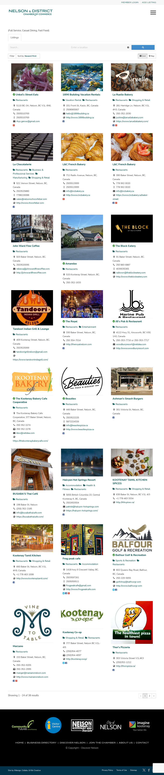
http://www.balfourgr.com (129, 585)
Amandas (71, 263)
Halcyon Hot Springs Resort (79, 480)
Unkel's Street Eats (27, 94)
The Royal (71, 321)
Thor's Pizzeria (121, 647)
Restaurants (21, 100)
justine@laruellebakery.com (129, 117)
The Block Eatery (125, 246)
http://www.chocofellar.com (30, 202)
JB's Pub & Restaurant (128, 321)
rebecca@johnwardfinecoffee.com (33, 268)
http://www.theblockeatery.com (131, 276)
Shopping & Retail (140, 100)
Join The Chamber (102, 742)
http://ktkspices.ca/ (125, 502)
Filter (12, 56)
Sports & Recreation (125, 560)
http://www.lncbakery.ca (78, 195)
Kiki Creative (35, 770)
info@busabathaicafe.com (29, 512)
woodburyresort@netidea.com (131, 344)
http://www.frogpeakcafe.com (81, 589)
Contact (142, 742)
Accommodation (73, 485)
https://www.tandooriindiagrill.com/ (30, 359)
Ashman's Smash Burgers (128, 398)
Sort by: (27, 56)
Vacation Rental (73, 100)
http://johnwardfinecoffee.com (31, 272)
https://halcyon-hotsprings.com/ (82, 510)
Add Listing (149, 2)
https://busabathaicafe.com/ (30, 516)
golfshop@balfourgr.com (128, 581)
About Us (126, 742)
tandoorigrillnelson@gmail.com (31, 351)
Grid (143, 56)
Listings (15, 37)
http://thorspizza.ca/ (125, 666)
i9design (17, 770)
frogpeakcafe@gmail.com (78, 585)
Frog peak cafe (71, 558)
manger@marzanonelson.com (31, 672)
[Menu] (152, 13)
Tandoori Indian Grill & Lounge (31, 329)
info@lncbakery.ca (75, 191)
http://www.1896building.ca (80, 117)
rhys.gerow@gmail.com (28, 121)
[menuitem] (130, 2)
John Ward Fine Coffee (26, 246)
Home (19, 742)
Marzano (18, 646)
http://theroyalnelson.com (79, 344)
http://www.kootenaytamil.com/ (32, 578)
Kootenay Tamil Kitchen (27, 555)
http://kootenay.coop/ (76, 659)
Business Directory (42, 742)
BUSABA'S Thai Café (25, 494)
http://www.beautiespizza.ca (80, 429)
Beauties (71, 398)
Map (152, 56)
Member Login (130, 2)
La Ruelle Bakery (123, 94)
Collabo (25, 770)
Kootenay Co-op (72, 632)
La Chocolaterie (22, 164)
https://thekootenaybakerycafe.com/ (30, 440)
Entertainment (88, 326)
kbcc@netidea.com (25, 433)
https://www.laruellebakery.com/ (132, 121)
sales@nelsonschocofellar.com (31, 199)
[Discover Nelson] (30, 13)
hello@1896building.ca (77, 113)
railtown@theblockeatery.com (131, 272)
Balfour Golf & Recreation (130, 555)
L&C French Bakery (74, 164)
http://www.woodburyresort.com (132, 348)
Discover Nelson (73, 742)
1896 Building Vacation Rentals (81, 94)
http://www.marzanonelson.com (32, 676)
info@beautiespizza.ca (77, 425)
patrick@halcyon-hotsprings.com (82, 506)
